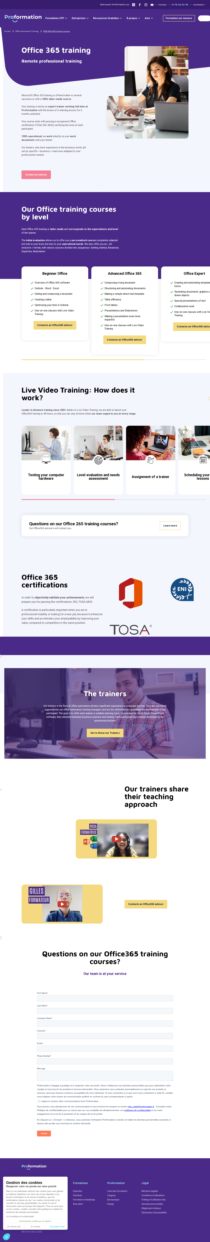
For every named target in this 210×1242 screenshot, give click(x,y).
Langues (111, 1195)
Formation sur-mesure (179, 18)
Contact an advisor (36, 174)
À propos (132, 18)
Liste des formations (117, 1191)
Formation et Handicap (84, 1199)
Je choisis (35, 1226)
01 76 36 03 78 (180, 4)
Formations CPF (54, 18)
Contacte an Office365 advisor (55, 325)
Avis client (78, 1204)
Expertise (77, 1191)
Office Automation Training (26, 31)
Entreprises (78, 18)
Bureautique (113, 1199)
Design (110, 1204)
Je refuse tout (13, 1226)
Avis (147, 18)
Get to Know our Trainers (105, 732)
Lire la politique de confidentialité (20, 1216)
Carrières (77, 1195)
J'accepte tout (57, 1226)
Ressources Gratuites (106, 18)
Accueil (7, 31)
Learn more (170, 525)
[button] (6, 1236)
